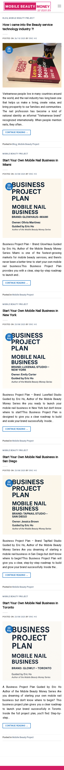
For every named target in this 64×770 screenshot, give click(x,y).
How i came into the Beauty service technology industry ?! (28, 27)
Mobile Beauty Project (21, 18)
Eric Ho (33, 38)
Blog (5, 18)
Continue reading (16, 132)
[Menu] (59, 6)
